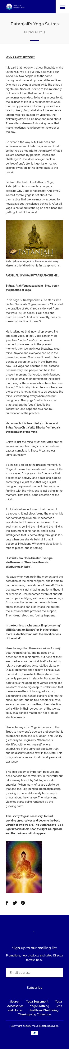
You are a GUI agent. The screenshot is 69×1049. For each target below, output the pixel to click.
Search (15, 1001)
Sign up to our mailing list (34, 948)
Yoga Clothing (39, 1006)
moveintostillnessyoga (45, 1025)
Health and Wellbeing (43, 1010)
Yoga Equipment (37, 1001)
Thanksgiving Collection (34, 1014)
